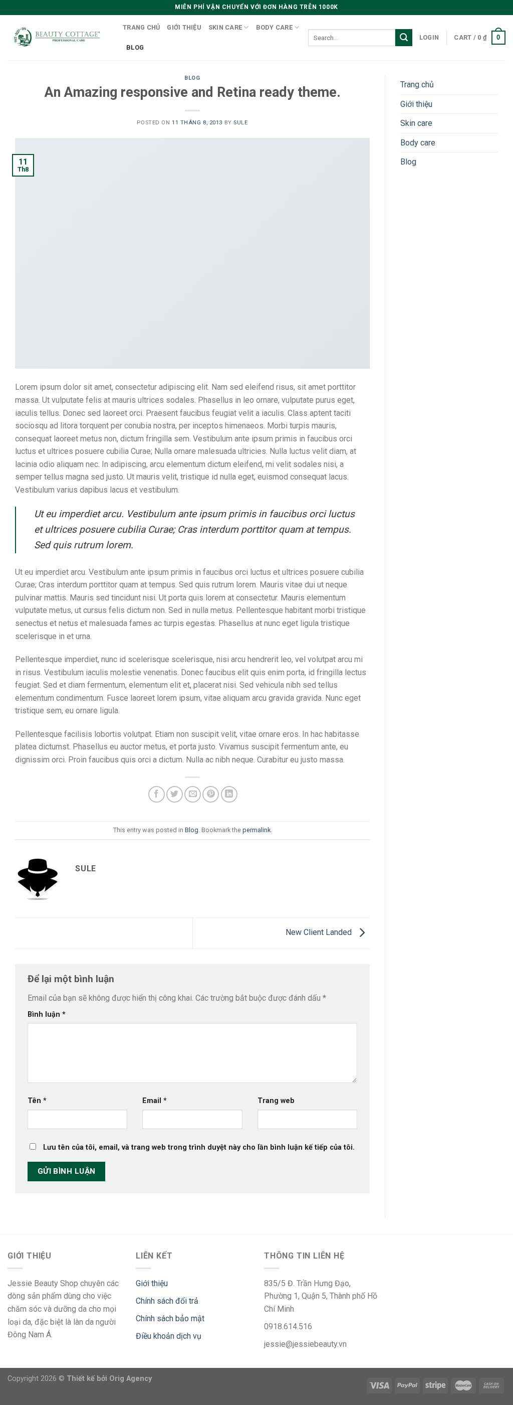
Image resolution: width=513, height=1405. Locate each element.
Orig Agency (130, 1378)
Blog (135, 47)
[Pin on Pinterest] (210, 794)
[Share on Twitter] (174, 794)
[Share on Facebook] (156, 794)
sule (240, 122)
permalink (256, 830)
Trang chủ (141, 27)
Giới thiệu (184, 27)
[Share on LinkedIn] (229, 794)
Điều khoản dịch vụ (168, 1336)
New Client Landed (320, 933)
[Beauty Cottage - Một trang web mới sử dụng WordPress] (58, 38)
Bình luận (47, 1014)
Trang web (276, 1101)
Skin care (225, 27)
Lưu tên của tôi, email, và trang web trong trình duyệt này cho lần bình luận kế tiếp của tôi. (199, 1147)
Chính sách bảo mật (170, 1318)
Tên (37, 1101)
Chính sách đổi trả (167, 1301)
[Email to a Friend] (192, 794)
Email (154, 1101)
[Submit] (403, 37)
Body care (274, 27)
